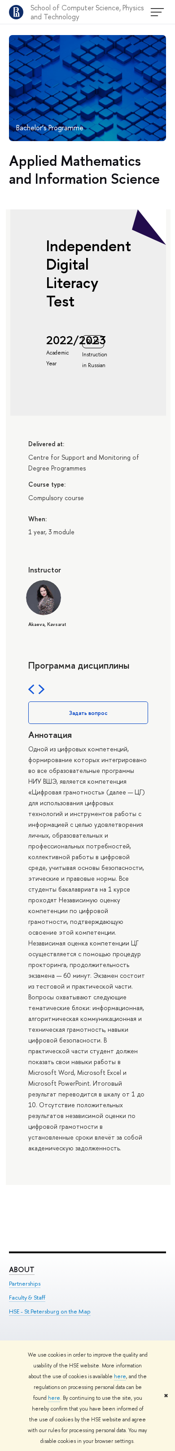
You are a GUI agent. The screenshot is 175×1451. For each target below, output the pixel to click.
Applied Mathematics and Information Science (84, 169)
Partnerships (24, 1283)
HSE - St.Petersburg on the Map (50, 1311)
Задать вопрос (88, 713)
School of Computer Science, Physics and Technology (87, 12)
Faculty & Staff (27, 1297)
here (120, 1376)
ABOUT (22, 1269)
